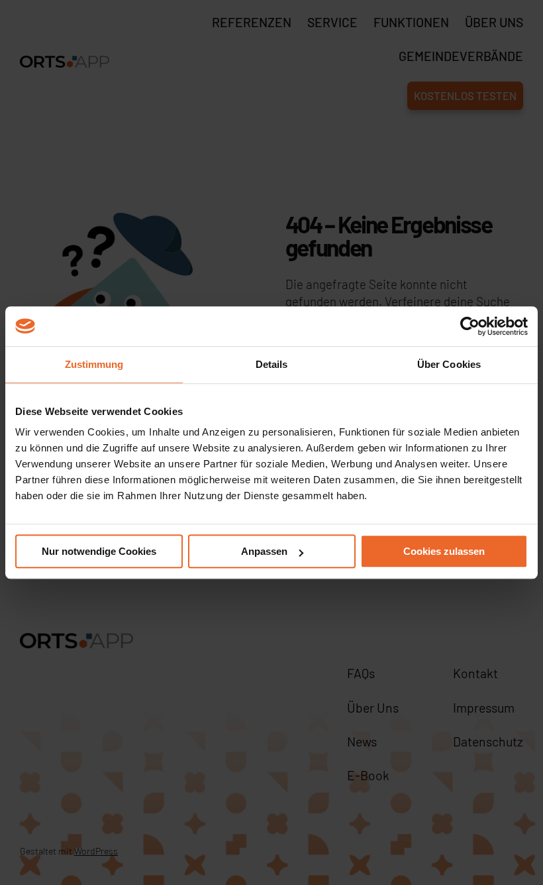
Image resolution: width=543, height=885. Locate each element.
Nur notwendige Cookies (99, 551)
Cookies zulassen (444, 551)
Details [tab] (272, 364)
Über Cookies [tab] (449, 364)
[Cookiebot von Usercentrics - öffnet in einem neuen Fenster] (470, 326)
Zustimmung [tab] (94, 364)
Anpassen (264, 551)
